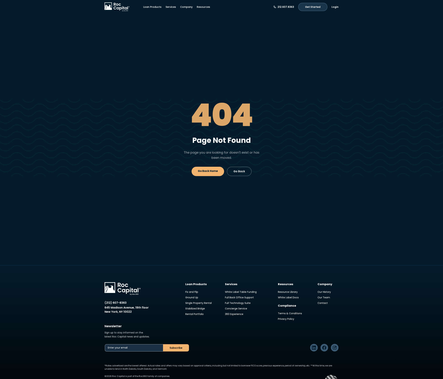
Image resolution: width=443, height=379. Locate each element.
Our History (324, 292)
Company (186, 7)
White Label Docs (288, 297)
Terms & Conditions (290, 313)
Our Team (324, 297)
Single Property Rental (198, 303)
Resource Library (288, 292)
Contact (323, 303)
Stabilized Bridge (195, 308)
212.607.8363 (286, 7)
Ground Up (191, 297)
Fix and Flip (191, 292)
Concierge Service (236, 308)
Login (335, 7)
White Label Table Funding (241, 292)
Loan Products (152, 7)
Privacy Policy (286, 319)
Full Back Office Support (239, 297)
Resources (203, 7)
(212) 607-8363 (115, 303)
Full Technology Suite (238, 303)
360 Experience (234, 314)
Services (171, 7)
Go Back (239, 171)
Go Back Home (208, 171)
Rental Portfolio (194, 314)
